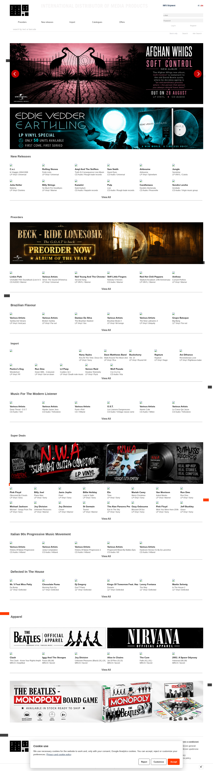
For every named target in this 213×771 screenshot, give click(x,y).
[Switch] (201, 767)
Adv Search (197, 33)
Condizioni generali (187, 746)
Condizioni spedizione (188, 749)
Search (185, 33)
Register (193, 26)
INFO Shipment (169, 6)
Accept (173, 762)
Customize (159, 762)
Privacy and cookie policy (58, 754)
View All (106, 197)
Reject (144, 762)
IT (198, 6)
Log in (173, 26)
